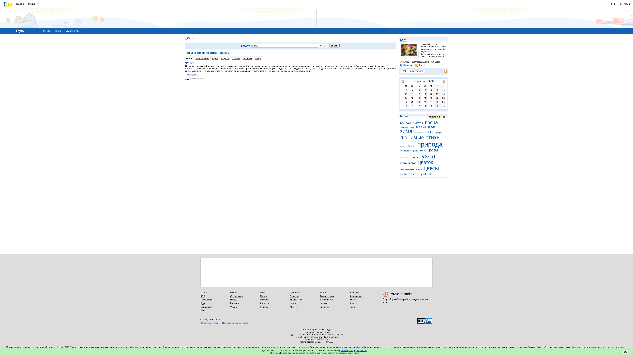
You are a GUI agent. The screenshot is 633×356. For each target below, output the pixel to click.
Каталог (324, 292)
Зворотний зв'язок (209, 323)
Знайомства (296, 299)
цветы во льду (408, 174)
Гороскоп (294, 296)
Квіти (403, 40)
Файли (233, 307)
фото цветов (408, 163)
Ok (625, 352)
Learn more (353, 353)
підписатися (415, 71)
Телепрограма (327, 296)
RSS (202, 296)
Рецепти (225, 58)
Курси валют (356, 296)
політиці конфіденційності (354, 350)
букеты (418, 123)
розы (433, 150)
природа (430, 144)
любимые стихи (420, 137)
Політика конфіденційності (235, 323)
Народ (233, 299)
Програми (295, 292)
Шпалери (407, 65)
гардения (404, 127)
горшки (432, 126)
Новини (323, 303)
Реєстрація (624, 4)
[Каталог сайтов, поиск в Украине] (424, 319)
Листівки (264, 303)
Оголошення (236, 296)
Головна (20, 4)
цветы (431, 168)
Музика (293, 307)
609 (404, 71)
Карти (293, 303)
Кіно (352, 303)
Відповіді (324, 307)
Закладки (354, 292)
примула (411, 146)
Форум (421, 65)
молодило (403, 146)
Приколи (264, 299)
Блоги (406, 62)
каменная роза (418, 133)
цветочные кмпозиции (411, 169)
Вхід (612, 4)
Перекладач (206, 299)
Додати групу (72, 31)
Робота (233, 292)
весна (431, 122)
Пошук (263, 292)
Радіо (203, 310)
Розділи (32, 4)
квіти (429, 132)
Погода (263, 296)
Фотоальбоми (422, 62)
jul (187, 78)
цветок (425, 162)
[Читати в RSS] (444, 71)
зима (406, 131)
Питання (236, 58)
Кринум (189, 62)
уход (428, 156)
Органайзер (206, 307)
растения (420, 150)
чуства (425, 173)
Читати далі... (191, 75)
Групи (58, 31)
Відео (437, 62)
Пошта (203, 292)
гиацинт (412, 127)
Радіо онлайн (401, 294)
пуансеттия (405, 150)
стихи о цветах (410, 157)
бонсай (405, 123)
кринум (439, 133)
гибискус (421, 126)
